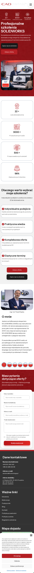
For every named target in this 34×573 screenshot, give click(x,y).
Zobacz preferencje (17, 566)
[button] (31, 535)
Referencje (6, 500)
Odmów (17, 561)
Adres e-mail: (8, 411)
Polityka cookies (11, 570)
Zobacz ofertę (9, 52)
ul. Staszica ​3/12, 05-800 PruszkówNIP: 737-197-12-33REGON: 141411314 (13, 482)
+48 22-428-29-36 (9, 467)
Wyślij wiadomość (17, 443)
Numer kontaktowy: (10, 402)
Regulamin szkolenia (9, 520)
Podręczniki (6, 503)
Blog (3, 507)
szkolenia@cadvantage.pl (10, 473)
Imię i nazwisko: (8, 394)
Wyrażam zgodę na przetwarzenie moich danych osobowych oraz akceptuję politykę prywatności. (17, 437)
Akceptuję (17, 556)
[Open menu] (30, 4)
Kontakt (4, 510)
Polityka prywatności (21, 570)
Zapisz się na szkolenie (9, 46)
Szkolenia (5, 497)
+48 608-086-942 (8, 464)
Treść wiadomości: (9, 420)
